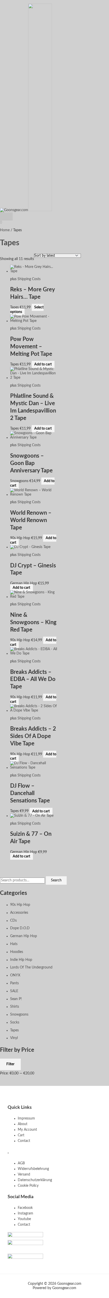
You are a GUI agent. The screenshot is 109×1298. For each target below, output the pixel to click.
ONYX (15, 975)
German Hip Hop (23, 936)
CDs (13, 920)
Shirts (14, 1006)
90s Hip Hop (20, 905)
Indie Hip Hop (21, 960)
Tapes (14, 1030)
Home (5, 230)
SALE (14, 991)
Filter (10, 1064)
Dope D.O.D (20, 928)
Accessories (19, 912)
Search (56, 880)
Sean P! (16, 999)
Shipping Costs (29, 279)
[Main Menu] (6, 216)
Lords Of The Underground (31, 967)
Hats (13, 944)
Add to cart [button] (43, 364)
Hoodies (16, 952)
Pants (14, 983)
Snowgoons (19, 1014)
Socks (14, 1022)
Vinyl (14, 1038)
